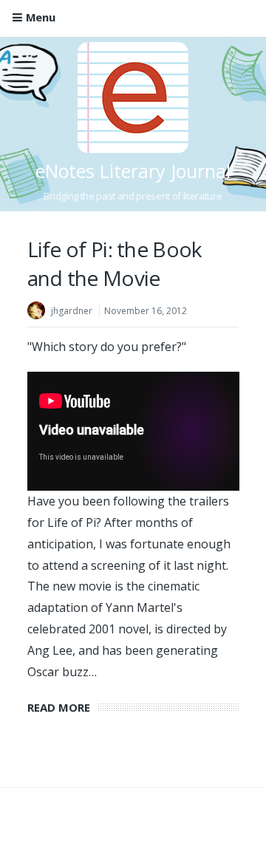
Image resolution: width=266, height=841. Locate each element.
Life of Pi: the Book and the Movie (114, 263)
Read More (62, 707)
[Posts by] (39, 312)
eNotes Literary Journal (133, 170)
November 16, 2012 (145, 310)
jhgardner (71, 310)
